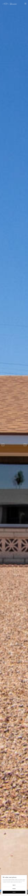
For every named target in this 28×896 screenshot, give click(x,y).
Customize (14, 888)
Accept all (14, 892)
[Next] (25, 444)
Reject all (14, 885)
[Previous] (3, 444)
